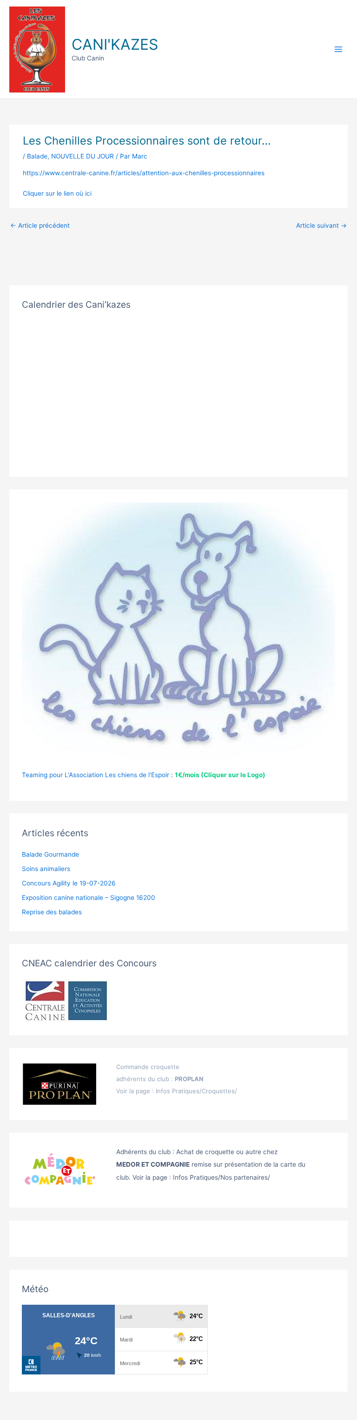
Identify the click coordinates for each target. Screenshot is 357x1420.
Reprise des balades (52, 912)
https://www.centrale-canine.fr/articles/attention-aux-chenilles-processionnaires (143, 173)
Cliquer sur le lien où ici (57, 193)
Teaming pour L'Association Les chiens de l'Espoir (95, 775)
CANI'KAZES (115, 44)
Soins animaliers (46, 868)
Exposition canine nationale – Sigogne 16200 (88, 897)
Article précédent (40, 225)
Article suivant (321, 225)
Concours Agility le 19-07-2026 (69, 883)
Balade (37, 156)
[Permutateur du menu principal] (338, 49)
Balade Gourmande (50, 854)
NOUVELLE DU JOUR (82, 156)
